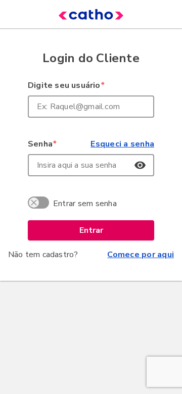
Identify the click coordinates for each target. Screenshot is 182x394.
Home (76, 14)
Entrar (91, 230)
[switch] (40, 204)
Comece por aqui (140, 254)
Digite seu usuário (66, 85)
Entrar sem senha (85, 203)
